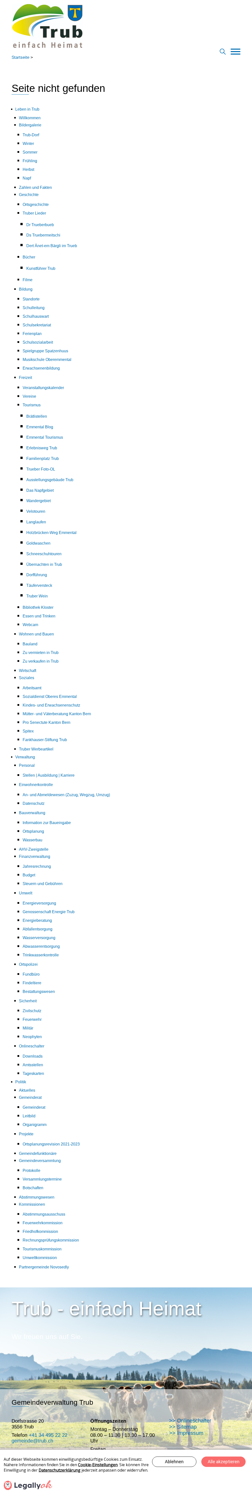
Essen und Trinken (39, 616)
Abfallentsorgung (37, 929)
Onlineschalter (31, 1046)
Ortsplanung (33, 831)
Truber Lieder (34, 213)
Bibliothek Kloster (38, 607)
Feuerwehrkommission (43, 1223)
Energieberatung (37, 920)
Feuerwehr (32, 1019)
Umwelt (25, 893)
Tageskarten (33, 1073)
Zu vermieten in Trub (41, 653)
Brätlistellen (36, 416)
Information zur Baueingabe (47, 823)
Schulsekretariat (37, 325)
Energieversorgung (39, 903)
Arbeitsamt (32, 688)
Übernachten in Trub (44, 564)
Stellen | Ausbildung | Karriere (49, 775)
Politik (20, 1082)
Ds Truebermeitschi (43, 235)
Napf (27, 178)
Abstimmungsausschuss (44, 1214)
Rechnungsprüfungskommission (51, 1240)
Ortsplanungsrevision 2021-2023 (51, 1144)
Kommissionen (32, 1204)
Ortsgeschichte (36, 204)
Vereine (29, 396)
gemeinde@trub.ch (32, 1440)
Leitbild (29, 1116)
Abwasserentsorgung (41, 946)
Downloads (33, 1056)
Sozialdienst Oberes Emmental (50, 696)
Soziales (26, 678)
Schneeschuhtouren (44, 554)
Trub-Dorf (31, 135)
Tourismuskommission (42, 1249)
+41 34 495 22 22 (48, 1435)
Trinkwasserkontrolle (41, 955)
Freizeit (25, 377)
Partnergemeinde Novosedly (44, 1267)
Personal (27, 765)
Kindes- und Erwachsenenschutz (51, 705)
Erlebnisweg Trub (41, 448)
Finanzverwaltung (34, 856)
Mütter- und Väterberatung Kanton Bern (57, 714)
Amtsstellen (33, 1065)
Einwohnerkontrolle (36, 785)
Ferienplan (32, 334)
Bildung (25, 289)
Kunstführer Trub (40, 268)
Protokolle (31, 1170)
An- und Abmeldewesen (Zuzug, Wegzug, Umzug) (66, 795)
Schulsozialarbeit (38, 342)
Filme (27, 280)
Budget (29, 875)
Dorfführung (36, 575)
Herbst (28, 169)
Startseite (20, 57)
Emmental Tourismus (44, 437)
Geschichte (29, 195)
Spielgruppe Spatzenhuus (45, 351)
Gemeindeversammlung (40, 1161)
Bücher (29, 257)
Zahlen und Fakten (35, 187)
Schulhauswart (36, 316)
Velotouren (35, 511)
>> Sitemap (183, 1427)
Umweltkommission (40, 1258)
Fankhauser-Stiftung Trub (45, 740)
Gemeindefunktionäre (38, 1153)
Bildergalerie (30, 125)
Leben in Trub (27, 109)
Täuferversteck (39, 585)
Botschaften (33, 1188)
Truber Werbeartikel (36, 749)
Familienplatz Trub (42, 458)
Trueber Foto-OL (40, 469)
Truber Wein (37, 596)
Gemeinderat (30, 1097)
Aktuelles (27, 1090)
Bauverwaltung (32, 813)
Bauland (30, 644)
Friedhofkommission (40, 1231)
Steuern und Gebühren (43, 884)
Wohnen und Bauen (36, 634)
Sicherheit (28, 1001)
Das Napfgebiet (40, 490)
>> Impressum (186, 1433)
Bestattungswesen (39, 991)
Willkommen (30, 118)
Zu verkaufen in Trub (41, 661)
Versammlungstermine (42, 1179)
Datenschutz (34, 803)
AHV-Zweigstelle (33, 849)
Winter (28, 143)
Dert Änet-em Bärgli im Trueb (51, 246)
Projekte (26, 1134)
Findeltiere (32, 983)
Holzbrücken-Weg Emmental (51, 533)
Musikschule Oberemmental (47, 359)
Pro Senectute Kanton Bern (46, 722)
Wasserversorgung (39, 938)
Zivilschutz (32, 1011)
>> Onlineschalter (190, 1421)
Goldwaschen (38, 543)
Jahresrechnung (37, 866)
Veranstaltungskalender (43, 388)
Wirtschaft (27, 671)
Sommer (30, 152)
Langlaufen (36, 522)
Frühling (30, 161)
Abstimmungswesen (36, 1197)
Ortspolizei (28, 964)
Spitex (28, 731)
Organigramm (35, 1125)
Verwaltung (25, 757)
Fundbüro (31, 974)
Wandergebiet (38, 501)
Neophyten (32, 1037)
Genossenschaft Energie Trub (49, 912)
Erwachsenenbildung (41, 368)
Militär (28, 1028)
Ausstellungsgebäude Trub (49, 480)
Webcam (30, 625)
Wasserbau (32, 840)
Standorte (31, 299)
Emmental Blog (39, 427)
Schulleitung (34, 308)
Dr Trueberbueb (40, 225)
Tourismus (32, 405)
